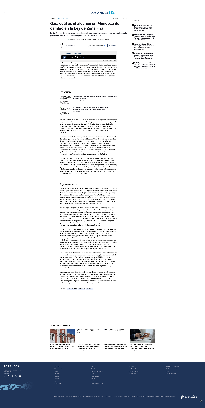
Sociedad (56, 376)
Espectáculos (57, 383)
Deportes (56, 381)
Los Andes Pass (133, 369)
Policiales (56, 378)
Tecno (93, 378)
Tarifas (74, 288)
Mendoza (91, 65)
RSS (167, 371)
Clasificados (132, 373)
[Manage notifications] (201, 401)
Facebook (5, 376)
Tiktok (12, 376)
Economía (61, 18)
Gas (69, 288)
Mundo (93, 366)
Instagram (9, 376)
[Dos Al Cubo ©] (189, 398)
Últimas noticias (58, 369)
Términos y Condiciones (173, 366)
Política (56, 371)
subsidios (65, 71)
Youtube (20, 376)
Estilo (92, 373)
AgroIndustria (95, 376)
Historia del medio (171, 373)
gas (67, 65)
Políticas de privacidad (172, 369)
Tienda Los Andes (134, 371)
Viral (92, 381)
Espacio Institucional (97, 383)
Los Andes (52, 18)
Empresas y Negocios (97, 371)
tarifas (75, 71)
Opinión (93, 369)
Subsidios (82, 288)
